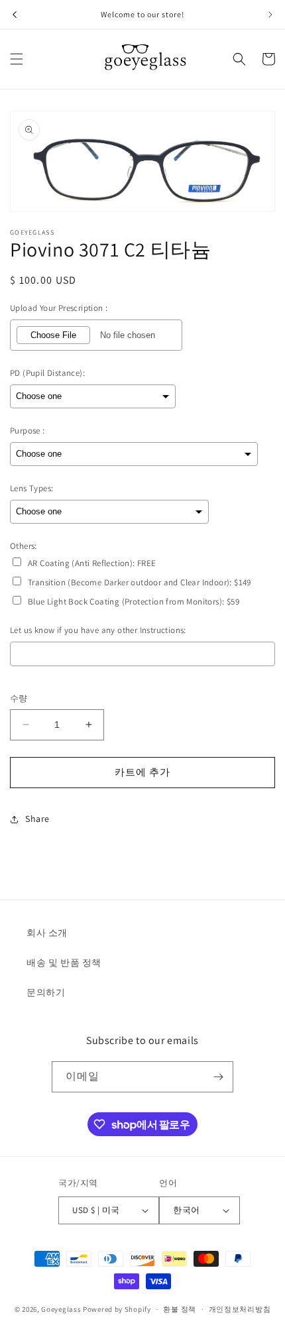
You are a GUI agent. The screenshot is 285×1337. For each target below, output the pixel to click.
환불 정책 (179, 1309)
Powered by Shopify (117, 1309)
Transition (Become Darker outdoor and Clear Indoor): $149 (139, 582)
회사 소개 (47, 933)
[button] (16, 59)
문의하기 (46, 992)
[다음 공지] (270, 14)
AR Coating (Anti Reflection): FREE (92, 563)
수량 (19, 698)
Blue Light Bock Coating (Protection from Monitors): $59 (133, 601)
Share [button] (37, 819)
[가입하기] (218, 1076)
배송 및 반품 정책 (64, 962)
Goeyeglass (61, 1309)
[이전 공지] (14, 14)
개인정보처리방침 (240, 1309)
